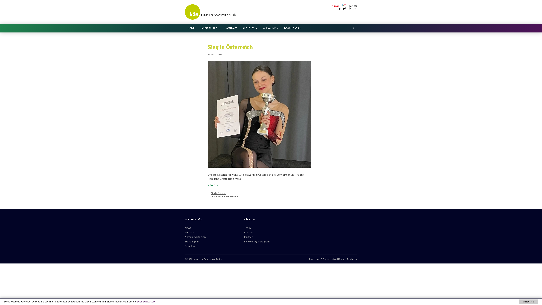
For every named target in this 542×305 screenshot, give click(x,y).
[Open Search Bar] (352, 28)
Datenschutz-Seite (146, 301)
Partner (248, 236)
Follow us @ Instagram (257, 241)
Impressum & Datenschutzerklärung (326, 259)
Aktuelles (248, 28)
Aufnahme (269, 28)
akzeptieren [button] (528, 302)
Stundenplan (192, 241)
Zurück (214, 185)
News (188, 227)
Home (191, 28)
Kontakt (231, 28)
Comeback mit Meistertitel (224, 196)
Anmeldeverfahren (195, 236)
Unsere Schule (208, 28)
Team (247, 227)
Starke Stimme (218, 193)
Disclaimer (352, 259)
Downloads (291, 28)
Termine (189, 232)
